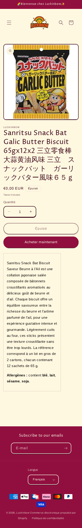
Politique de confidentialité (48, 518)
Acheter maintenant (41, 242)
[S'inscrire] (66, 448)
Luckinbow (22, 512)
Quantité (9, 202)
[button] (9, 23)
